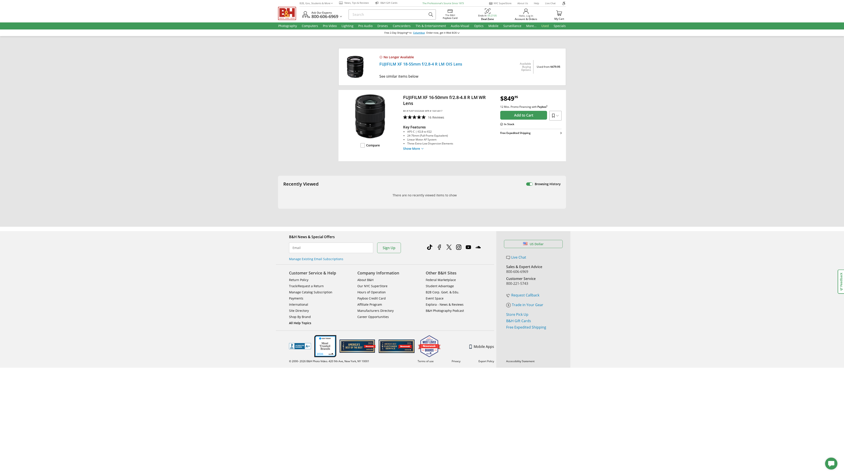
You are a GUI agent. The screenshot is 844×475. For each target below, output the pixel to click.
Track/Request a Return (306, 286)
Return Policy (298, 280)
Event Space (435, 298)
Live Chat (550, 3)
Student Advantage (440, 286)
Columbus (419, 32)
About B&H (365, 280)
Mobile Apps (484, 346)
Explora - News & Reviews (445, 304)
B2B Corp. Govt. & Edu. (442, 292)
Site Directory (299, 311)
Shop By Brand (300, 317)
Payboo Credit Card (371, 298)
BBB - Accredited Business (300, 346)
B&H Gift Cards (518, 320)
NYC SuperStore (502, 3)
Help (536, 3)
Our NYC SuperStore (372, 286)
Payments (296, 298)
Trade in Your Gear (527, 304)
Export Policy (486, 361)
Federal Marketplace (441, 280)
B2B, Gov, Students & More (315, 3)
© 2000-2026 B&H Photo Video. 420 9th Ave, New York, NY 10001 (329, 361)
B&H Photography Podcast (445, 311)
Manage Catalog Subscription (310, 292)
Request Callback (525, 295)
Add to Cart (523, 115)
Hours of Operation (371, 292)
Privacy (456, 361)
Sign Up (389, 247)
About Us (522, 3)
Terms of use (426, 361)
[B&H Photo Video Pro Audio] (289, 13)
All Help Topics (300, 323)
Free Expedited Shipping (526, 327)
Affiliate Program (369, 304)
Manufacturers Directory (375, 311)
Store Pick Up (517, 314)
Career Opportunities (373, 317)
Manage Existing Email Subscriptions (316, 259)
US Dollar (537, 244)
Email (297, 247)
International (298, 304)
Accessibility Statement (520, 361)
